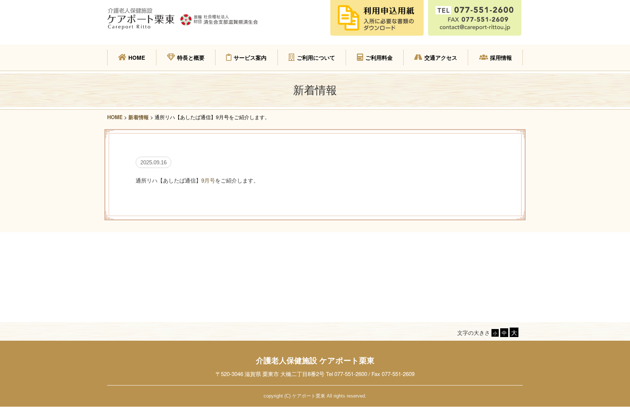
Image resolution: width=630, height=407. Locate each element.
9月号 (208, 180)
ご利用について (316, 58)
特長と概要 (191, 58)
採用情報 (501, 58)
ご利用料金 (379, 58)
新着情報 (138, 117)
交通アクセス (440, 58)
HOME (136, 58)
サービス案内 (250, 58)
